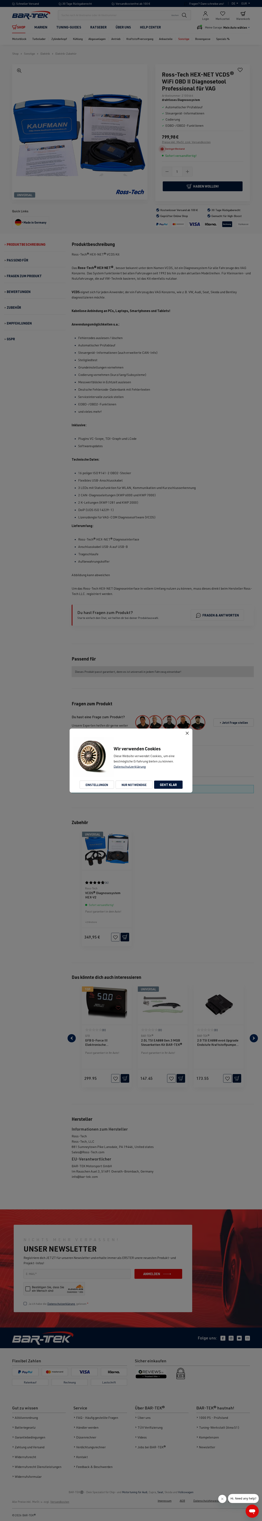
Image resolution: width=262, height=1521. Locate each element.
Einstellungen (97, 784)
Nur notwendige (134, 784)
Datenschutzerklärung (130, 766)
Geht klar (168, 784)
